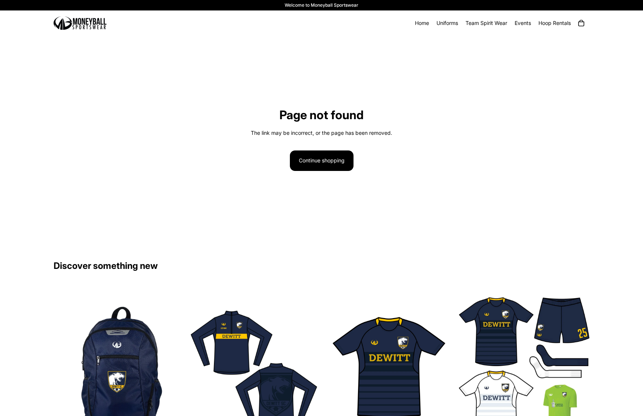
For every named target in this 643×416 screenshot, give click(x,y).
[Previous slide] (470, 369)
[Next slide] (578, 369)
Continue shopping (322, 160)
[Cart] (581, 23)
